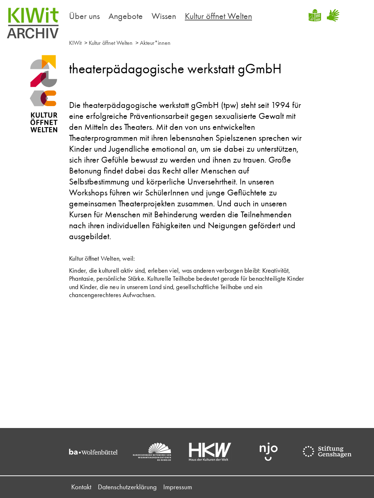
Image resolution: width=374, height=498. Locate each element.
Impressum (177, 486)
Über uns (84, 16)
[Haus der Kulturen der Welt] (214, 451)
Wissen (164, 16)
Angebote (125, 16)
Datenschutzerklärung (127, 486)
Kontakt (81, 486)
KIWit (75, 43)
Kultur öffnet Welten (218, 16)
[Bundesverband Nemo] (155, 451)
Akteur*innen (155, 43)
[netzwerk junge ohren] (272, 451)
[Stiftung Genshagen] (331, 451)
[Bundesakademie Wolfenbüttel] (97, 451)
